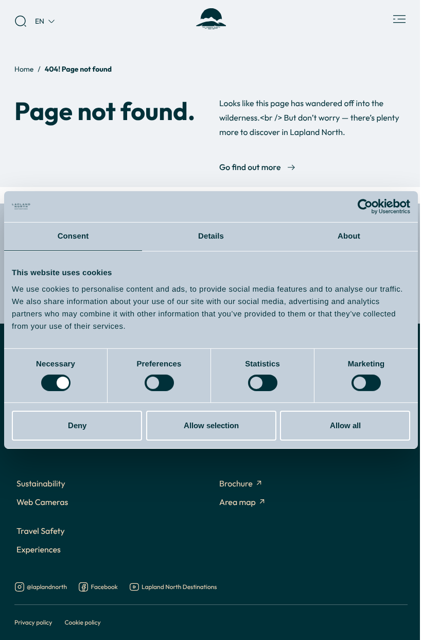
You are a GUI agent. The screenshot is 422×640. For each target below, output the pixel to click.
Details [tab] (211, 236)
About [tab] (349, 236)
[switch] (159, 383)
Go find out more (249, 167)
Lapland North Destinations (179, 587)
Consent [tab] (73, 236)
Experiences (38, 549)
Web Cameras (42, 502)
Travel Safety (40, 531)
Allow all (345, 425)
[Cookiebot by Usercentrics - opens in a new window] (365, 206)
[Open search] (20, 21)
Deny (77, 425)
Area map (237, 502)
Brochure (236, 484)
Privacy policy (33, 622)
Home (23, 68)
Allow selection (211, 425)
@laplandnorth (47, 587)
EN (39, 20)
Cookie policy (82, 622)
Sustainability (40, 484)
